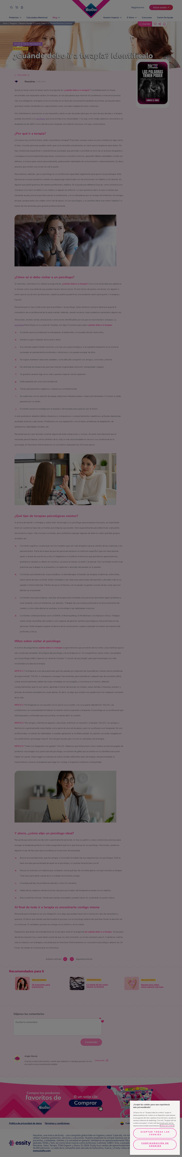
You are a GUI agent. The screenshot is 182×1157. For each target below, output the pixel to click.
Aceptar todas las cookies (155, 1133)
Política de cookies (167, 1126)
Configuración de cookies (155, 1144)
